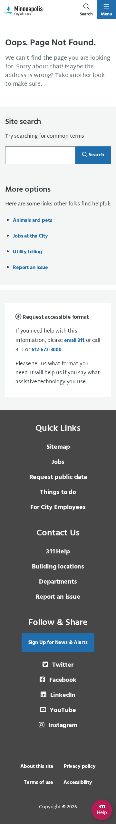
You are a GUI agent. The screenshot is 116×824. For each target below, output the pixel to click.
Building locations (58, 567)
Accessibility (77, 782)
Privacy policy (80, 766)
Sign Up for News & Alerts (57, 642)
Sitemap (58, 447)
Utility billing (27, 252)
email (73, 340)
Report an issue (30, 268)
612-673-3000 (47, 350)
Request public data (58, 477)
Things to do (58, 492)
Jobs (58, 462)
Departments (58, 582)
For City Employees (57, 507)
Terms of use (38, 782)
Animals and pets (32, 220)
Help (58, 552)
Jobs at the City (30, 236)
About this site (36, 766)
